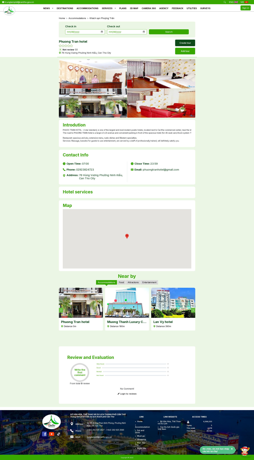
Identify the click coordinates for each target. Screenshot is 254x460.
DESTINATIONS (65, 8)
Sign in (245, 8)
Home (62, 18)
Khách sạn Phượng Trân (102, 18)
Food (121, 282)
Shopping (141, 439)
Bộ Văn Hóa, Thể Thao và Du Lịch (169, 422)
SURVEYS (205, 8)
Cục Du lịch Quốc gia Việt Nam (168, 428)
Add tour (185, 51)
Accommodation (142, 427)
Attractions (133, 282)
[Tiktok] (58, 434)
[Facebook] (44, 434)
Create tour (185, 43)
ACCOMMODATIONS (87, 8)
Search (169, 31)
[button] (52, 8)
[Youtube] (51, 434)
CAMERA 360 (149, 8)
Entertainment (149, 282)
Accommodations (77, 18)
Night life (141, 448)
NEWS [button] (46, 8)
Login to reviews (128, 393)
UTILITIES (192, 8)
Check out (113, 26)
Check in (70, 26)
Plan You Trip (140, 444)
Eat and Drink (139, 431)
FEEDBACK (177, 8)
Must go (141, 436)
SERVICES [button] (107, 8)
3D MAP (134, 8)
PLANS (122, 8)
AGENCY (163, 8)
